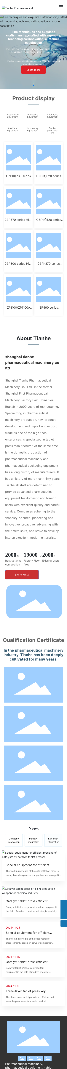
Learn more (33, 69)
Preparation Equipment (13, 115)
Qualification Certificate (33, 640)
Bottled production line (52, 130)
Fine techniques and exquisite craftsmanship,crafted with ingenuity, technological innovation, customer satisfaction (33, 37)
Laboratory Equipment (32, 129)
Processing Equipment (32, 115)
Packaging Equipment (52, 115)
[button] (33, 85)
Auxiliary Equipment (12, 129)
